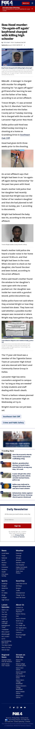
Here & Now (5, 650)
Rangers (4, 586)
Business (4, 569)
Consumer (5, 567)
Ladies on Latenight (5, 622)
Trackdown (5, 629)
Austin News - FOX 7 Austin (6, 664)
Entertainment (20, 593)
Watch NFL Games (19, 660)
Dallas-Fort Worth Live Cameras (21, 568)
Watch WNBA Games (20, 692)
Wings (3, 595)
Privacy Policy (19, 535)
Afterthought (6, 634)
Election (4, 562)
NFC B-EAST (5, 636)
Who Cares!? (5, 632)
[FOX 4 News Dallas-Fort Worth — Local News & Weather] (7, 3)
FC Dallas (4, 593)
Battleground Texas (6, 626)
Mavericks (5, 588)
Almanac (18, 560)
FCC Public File (20, 625)
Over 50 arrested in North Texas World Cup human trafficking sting (22, 457)
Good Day (20, 581)
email (24, 707)
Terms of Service (18, 537)
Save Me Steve (20, 597)
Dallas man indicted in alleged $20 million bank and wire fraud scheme (21, 486)
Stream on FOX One (20, 656)
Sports (4, 581)
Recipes (18, 588)
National (4, 558)
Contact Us (19, 607)
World (3, 560)
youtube (21, 707)
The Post (4, 614)
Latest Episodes (5, 606)
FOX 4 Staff (7, 42)
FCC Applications (21, 628)
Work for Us (20, 621)
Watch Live (26, 3)
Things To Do (20, 595)
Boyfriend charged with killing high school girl (17, 68)
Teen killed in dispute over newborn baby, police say (17, 341)
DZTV (3, 639)
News (4, 550)
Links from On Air (21, 583)
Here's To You (6, 647)
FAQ (17, 616)
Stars (3, 590)
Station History (20, 614)
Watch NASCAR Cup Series (21, 673)
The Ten (4, 612)
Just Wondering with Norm (6, 642)
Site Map (18, 637)
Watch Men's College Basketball (20, 681)
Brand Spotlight (21, 635)
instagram (17, 707)
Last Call (4, 619)
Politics (4, 565)
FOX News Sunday (5, 575)
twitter (13, 707)
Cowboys (4, 583)
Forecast (18, 553)
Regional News (5, 656)
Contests (19, 632)
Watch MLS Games (19, 696)
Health (4, 572)
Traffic (18, 590)
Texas (3, 555)
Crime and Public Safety (13, 422)
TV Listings (19, 623)
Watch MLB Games (19, 669)
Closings (18, 555)
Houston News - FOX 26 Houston (7, 660)
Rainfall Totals (20, 562)
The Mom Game (7, 645)
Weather (20, 550)
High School (5, 600)
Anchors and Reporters (20, 610)
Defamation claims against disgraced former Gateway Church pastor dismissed (22, 495)
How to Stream (21, 618)
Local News (5, 553)
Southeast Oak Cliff (20, 42)
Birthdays (19, 586)
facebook (10, 707)
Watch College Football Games (21, 664)
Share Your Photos (19, 572)
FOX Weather (20, 565)
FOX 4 (12, 42)
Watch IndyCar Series (20, 677)
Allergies (18, 558)
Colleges (4, 597)
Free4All (4, 617)
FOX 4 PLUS (20, 630)
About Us (20, 605)
